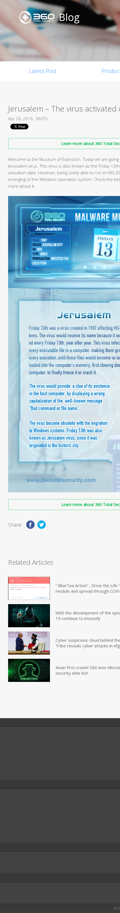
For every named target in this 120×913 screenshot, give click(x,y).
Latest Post (43, 71)
